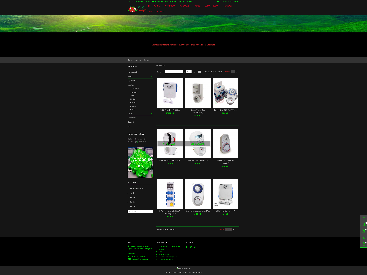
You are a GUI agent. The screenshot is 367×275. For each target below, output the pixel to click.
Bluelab (132, 206)
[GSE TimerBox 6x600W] (225, 194)
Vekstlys (184, 6)
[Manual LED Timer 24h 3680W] (225, 143)
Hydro (197, 6)
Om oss (161, 249)
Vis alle (227, 71)
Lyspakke (133, 106)
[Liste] (202, 72)
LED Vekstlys (134, 89)
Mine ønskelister (170, 1)
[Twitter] (190, 247)
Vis (185, 72)
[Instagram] (194, 247)
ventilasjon (142, 142)
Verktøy (228, 6)
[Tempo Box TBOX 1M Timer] (225, 93)
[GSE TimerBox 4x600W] (170, 93)
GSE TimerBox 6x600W (225, 211)
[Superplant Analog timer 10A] (198, 194)
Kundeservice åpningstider (167, 257)
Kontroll (132, 109)
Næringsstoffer (133, 72)
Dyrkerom (170, 6)
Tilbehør (133, 99)
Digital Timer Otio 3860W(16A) (198, 111)
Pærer (132, 96)
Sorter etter (161, 72)
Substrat (160, 11)
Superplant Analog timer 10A (198, 211)
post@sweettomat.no (142, 259)
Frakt (160, 251)
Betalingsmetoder (164, 254)
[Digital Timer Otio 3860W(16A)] (198, 93)
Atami (132, 193)
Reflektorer (133, 92)
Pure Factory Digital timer (198, 160)
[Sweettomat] (137, 9)
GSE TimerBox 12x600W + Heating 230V (170, 212)
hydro (130, 139)
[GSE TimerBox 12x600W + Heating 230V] (170, 194)
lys (136, 142)
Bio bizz (132, 202)
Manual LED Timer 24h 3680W (225, 161)
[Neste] (236, 71)
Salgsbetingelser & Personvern (169, 246)
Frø (150, 11)
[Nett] (199, 72)
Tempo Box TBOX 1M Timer (225, 110)
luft (135, 139)
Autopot (132, 197)
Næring (156, 6)
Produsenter (134, 182)
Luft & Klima (212, 6)
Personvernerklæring (165, 259)
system (130, 142)
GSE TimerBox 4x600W (170, 110)
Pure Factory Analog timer (170, 160)
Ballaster (133, 102)
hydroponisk (142, 139)
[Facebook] (186, 247)
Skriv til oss (158, 1)
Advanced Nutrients (136, 188)
